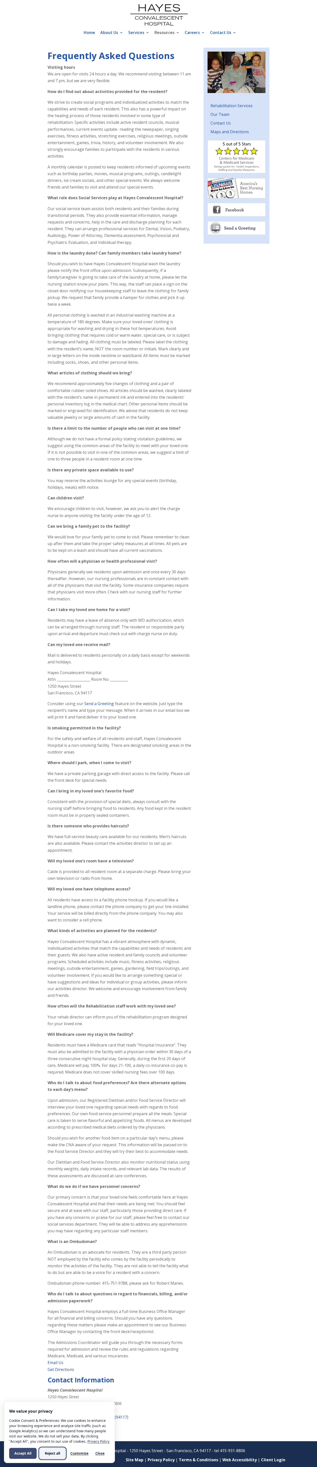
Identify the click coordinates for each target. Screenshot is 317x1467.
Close (100, 1453)
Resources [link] (165, 33)
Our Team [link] (220, 114)
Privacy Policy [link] (161, 1460)
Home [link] (89, 33)
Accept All (22, 1453)
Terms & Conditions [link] (198, 1460)
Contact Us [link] (220, 33)
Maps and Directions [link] (230, 131)
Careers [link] (192, 33)
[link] (159, 14)
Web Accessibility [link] (239, 1460)
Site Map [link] (134, 1460)
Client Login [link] (273, 1460)
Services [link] (136, 33)
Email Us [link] (55, 1362)
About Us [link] (109, 33)
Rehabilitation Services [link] (232, 105)
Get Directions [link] (61, 1369)
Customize (79, 1453)
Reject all (52, 1453)
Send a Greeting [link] (99, 703)
